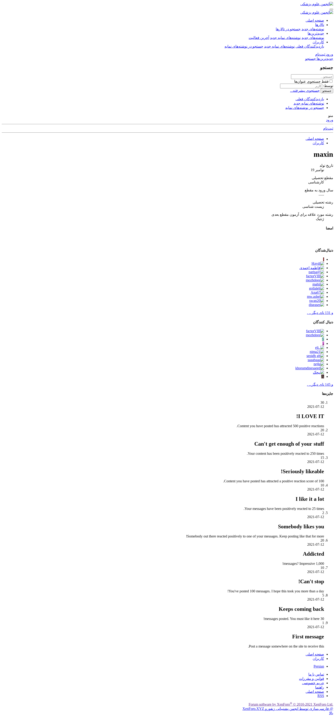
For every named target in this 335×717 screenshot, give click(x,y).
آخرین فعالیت (259, 38)
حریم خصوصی (313, 683)
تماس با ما (316, 674)
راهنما (319, 687)
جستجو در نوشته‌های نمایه (243, 46)
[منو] (331, 9)
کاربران (318, 42)
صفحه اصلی (315, 20)
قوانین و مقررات (311, 679)
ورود (329, 120)
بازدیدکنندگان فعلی (310, 46)
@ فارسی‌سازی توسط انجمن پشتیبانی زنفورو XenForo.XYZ (287, 709)
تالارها (319, 25)
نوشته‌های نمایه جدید (285, 38)
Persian (319, 666)
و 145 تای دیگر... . (320, 384)
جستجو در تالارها (288, 29)
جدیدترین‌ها (316, 33)
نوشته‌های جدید (313, 29)
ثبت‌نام (328, 128)
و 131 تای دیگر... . (320, 313)
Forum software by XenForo (291, 704)
